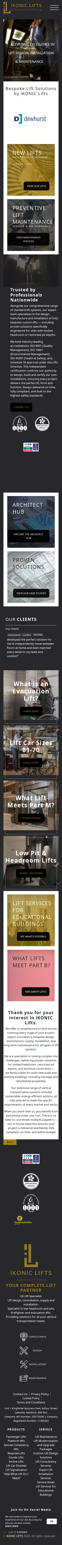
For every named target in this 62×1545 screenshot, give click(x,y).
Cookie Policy (31, 1398)
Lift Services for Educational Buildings (46, 1490)
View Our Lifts (36, 186)
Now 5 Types (31, 762)
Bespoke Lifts (16, 1453)
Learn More (31, 711)
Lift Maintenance (46, 1437)
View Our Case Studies (31, 593)
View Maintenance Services (28, 239)
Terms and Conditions (31, 1402)
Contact (22, 1532)
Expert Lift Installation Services (46, 1474)
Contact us (21, 407)
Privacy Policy (40, 1394)
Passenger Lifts (16, 1437)
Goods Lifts (16, 1457)
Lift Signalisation (16, 1470)
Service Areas (46, 1482)
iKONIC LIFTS (14, 1536)
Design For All (31, 818)
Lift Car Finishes (16, 1466)
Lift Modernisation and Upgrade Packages (46, 1445)
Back (10, 1142)
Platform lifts (16, 1441)
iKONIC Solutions (31, 873)
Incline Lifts (16, 1461)
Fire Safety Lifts (35, 991)
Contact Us (20, 1394)
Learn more (11, 1526)
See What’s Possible (33, 936)
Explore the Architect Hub (28, 536)
